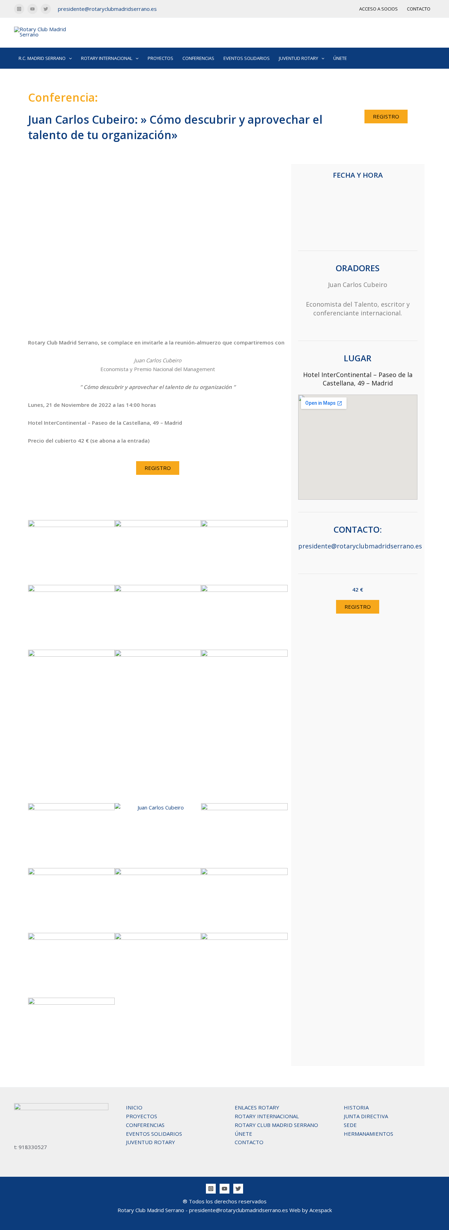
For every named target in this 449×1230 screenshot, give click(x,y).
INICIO (134, 1107)
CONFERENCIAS (198, 58)
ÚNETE (340, 58)
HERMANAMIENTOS (368, 1133)
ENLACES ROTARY (257, 1107)
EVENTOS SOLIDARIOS (246, 58)
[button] (69, 58)
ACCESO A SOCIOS (378, 9)
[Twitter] (46, 9)
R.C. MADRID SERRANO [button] (42, 58)
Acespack (320, 1210)
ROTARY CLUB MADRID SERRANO (276, 1124)
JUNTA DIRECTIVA (366, 1116)
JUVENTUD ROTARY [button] (298, 58)
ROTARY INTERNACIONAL (267, 1116)
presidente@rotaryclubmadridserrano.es (107, 8)
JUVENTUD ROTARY (150, 1142)
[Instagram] (19, 9)
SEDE (350, 1124)
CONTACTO (418, 9)
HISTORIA (356, 1107)
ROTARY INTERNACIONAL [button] (106, 58)
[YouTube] (32, 9)
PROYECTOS (160, 58)
